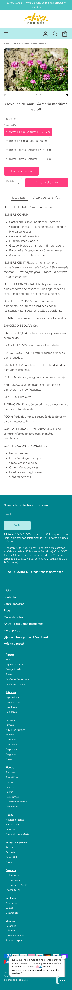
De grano (11, 754)
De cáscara (12, 744)
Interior (9, 782)
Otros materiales (15, 935)
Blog (7, 611)
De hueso (11, 739)
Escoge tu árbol (14, 669)
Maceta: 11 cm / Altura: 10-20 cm (28, 132)
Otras (9, 862)
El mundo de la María (17, 834)
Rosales (10, 787)
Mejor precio (12, 630)
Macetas (10, 921)
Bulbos (9, 847)
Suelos (9, 908)
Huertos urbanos (15, 819)
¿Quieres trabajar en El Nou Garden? (28, 637)
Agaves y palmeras (16, 664)
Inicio (7, 590)
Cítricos (10, 725)
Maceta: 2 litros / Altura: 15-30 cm (28, 150)
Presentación (10, 125)
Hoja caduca (12, 697)
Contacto (10, 597)
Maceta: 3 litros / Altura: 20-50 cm (28, 159)
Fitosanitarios (13, 890)
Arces (9, 674)
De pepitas (12, 749)
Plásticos (11, 930)
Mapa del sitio (13, 617)
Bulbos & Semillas (16, 842)
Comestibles (13, 857)
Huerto (10, 815)
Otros (9, 759)
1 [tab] (31, 94)
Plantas (10, 767)
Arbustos (11, 692)
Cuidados (11, 829)
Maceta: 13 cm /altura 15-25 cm (27, 141)
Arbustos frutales (15, 730)
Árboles (10, 654)
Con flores (11, 712)
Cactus (9, 792)
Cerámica (11, 926)
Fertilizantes (12, 875)
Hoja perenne (13, 702)
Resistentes (12, 797)
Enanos (10, 734)
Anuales (10, 772)
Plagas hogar (13, 880)
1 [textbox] (7, 184)
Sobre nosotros (14, 604)
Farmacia (11, 870)
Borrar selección (21, 171)
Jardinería (11, 898)
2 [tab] (36, 94)
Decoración (12, 913)
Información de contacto (16, 979)
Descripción (19, 198)
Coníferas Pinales (15, 684)
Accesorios (12, 903)
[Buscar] (55, 32)
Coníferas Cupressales (18, 679)
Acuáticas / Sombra (16, 801)
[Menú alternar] (6, 34)
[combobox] (13, 182)
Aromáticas (12, 777)
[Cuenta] (45, 32)
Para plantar (12, 824)
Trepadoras (12, 806)
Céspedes (11, 852)
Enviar (17, 525)
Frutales (10, 720)
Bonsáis (10, 659)
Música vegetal (14, 644)
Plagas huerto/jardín (17, 885)
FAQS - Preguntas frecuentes (23, 624)
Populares (11, 707)
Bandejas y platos (15, 940)
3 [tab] (40, 94)
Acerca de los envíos (46, 198)
